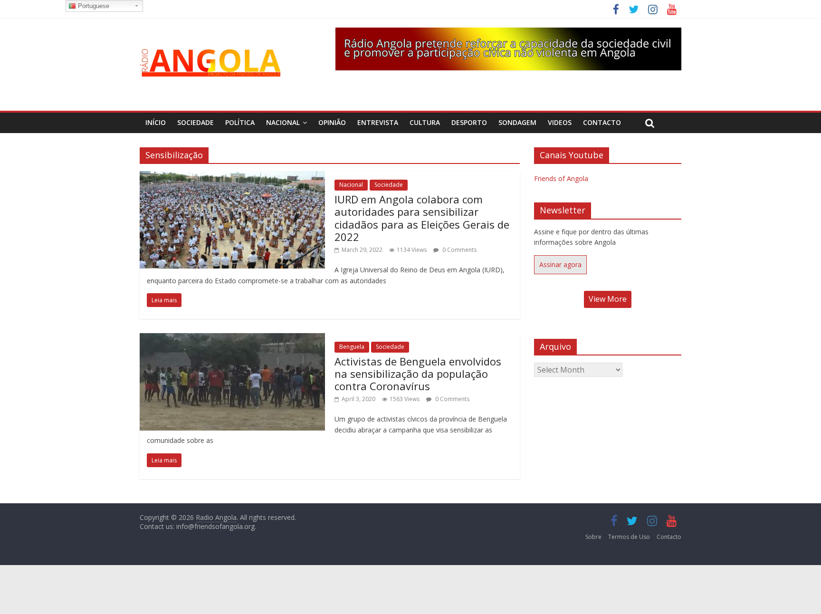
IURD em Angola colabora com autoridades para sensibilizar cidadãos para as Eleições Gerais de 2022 (421, 218)
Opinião (332, 122)
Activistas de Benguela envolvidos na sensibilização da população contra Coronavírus (417, 373)
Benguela (351, 347)
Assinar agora (560, 264)
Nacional (283, 122)
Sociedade (195, 122)
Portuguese (92, 6)
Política (240, 122)
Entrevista (377, 122)
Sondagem (517, 122)
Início (155, 122)
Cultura (425, 122)
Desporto (469, 122)
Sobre (593, 537)
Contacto (602, 122)
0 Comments (459, 250)
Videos (560, 122)
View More (608, 299)
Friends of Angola (561, 178)
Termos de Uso (629, 537)
